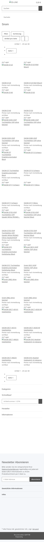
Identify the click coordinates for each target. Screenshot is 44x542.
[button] (30, 2)
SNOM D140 (6, 110)
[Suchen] (40, 8)
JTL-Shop (26, 537)
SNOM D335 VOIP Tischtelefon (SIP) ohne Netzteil (10, 140)
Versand (35, 529)
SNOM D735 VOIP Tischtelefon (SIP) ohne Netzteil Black (32, 233)
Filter (6, 34)
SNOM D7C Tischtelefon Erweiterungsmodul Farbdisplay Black (11, 267)
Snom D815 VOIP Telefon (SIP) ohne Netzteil (30, 267)
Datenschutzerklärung (10, 469)
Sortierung (17, 34)
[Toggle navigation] (4, 2)
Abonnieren (35, 479)
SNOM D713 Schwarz (32, 171)
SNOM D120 (6, 83)
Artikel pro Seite (11, 39)
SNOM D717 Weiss (31, 203)
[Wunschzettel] (33, 2)
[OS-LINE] (13, 2)
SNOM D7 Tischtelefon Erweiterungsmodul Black (10, 173)
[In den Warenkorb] (40, 401)
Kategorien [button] (6, 389)
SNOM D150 (28, 110)
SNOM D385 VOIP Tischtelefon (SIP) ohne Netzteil (32, 140)
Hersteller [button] (6, 409)
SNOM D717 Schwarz (10, 203)
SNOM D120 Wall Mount (33, 83)
